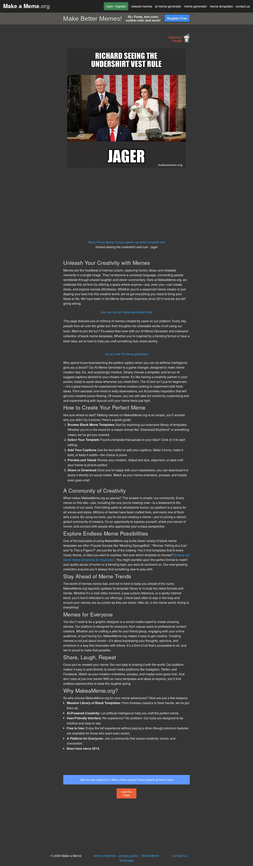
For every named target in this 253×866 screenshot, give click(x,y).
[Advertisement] (30, 108)
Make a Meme (26, 6)
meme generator (195, 6)
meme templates (221, 6)
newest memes (141, 6)
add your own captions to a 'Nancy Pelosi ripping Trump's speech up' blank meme (126, 779)
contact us (243, 6)
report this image (126, 793)
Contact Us (179, 855)
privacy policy (128, 855)
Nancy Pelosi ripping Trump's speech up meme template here (126, 242)
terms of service (105, 855)
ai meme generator (168, 6)
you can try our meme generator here (126, 312)
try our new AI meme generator (126, 354)
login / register (116, 6)
